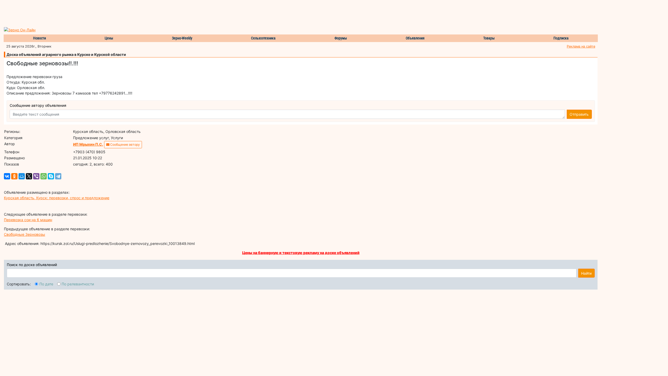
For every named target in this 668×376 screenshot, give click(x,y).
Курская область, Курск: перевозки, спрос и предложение (56, 198)
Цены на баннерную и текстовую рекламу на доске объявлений (301, 252)
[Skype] (51, 176)
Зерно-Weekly (182, 38)
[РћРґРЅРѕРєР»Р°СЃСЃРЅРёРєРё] (14, 176)
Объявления (415, 38)
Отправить (579, 114)
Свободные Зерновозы (24, 234)
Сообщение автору (124, 144)
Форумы (341, 38)
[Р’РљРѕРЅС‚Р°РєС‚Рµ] (7, 176)
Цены (109, 38)
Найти (586, 273)
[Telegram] (58, 176)
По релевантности (78, 284)
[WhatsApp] (43, 176)
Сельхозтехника (263, 38)
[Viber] (36, 176)
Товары (489, 38)
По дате (46, 284)
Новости (39, 38)
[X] (29, 176)
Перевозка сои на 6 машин (28, 220)
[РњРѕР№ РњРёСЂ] (22, 176)
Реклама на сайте (581, 46)
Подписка (561, 38)
